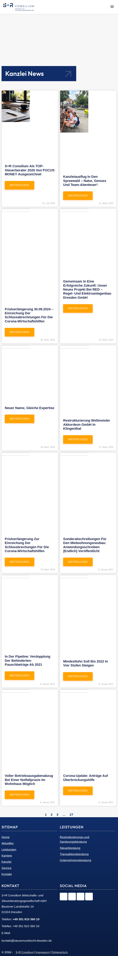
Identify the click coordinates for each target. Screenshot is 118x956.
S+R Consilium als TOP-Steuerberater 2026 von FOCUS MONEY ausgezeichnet (30, 170)
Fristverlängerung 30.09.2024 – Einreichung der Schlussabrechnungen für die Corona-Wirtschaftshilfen (29, 315)
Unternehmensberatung (75, 860)
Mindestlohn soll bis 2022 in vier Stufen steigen (85, 663)
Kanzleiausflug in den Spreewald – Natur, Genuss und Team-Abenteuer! (84, 181)
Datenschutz (60, 952)
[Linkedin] (72, 896)
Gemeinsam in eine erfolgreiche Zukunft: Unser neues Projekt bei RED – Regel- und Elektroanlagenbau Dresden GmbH (87, 289)
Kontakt (7, 874)
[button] (112, 7)
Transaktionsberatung (74, 854)
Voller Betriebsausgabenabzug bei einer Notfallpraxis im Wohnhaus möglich (29, 780)
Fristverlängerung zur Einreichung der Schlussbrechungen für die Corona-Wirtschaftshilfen (27, 545)
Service (7, 868)
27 (71, 814)
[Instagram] (63, 896)
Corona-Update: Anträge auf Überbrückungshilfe (85, 778)
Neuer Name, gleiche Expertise (29, 408)
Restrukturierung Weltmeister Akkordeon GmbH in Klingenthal (86, 424)
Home (6, 837)
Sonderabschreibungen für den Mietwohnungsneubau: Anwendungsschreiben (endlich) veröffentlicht (84, 545)
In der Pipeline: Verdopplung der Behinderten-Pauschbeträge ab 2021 (27, 660)
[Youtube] (89, 896)
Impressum (43, 952)
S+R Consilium (25, 952)
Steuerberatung (70, 848)
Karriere (7, 855)
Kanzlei (6, 861)
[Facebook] (80, 896)
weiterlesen (19, 185)
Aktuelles (8, 843)
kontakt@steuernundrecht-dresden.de (27, 940)
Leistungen (9, 849)
